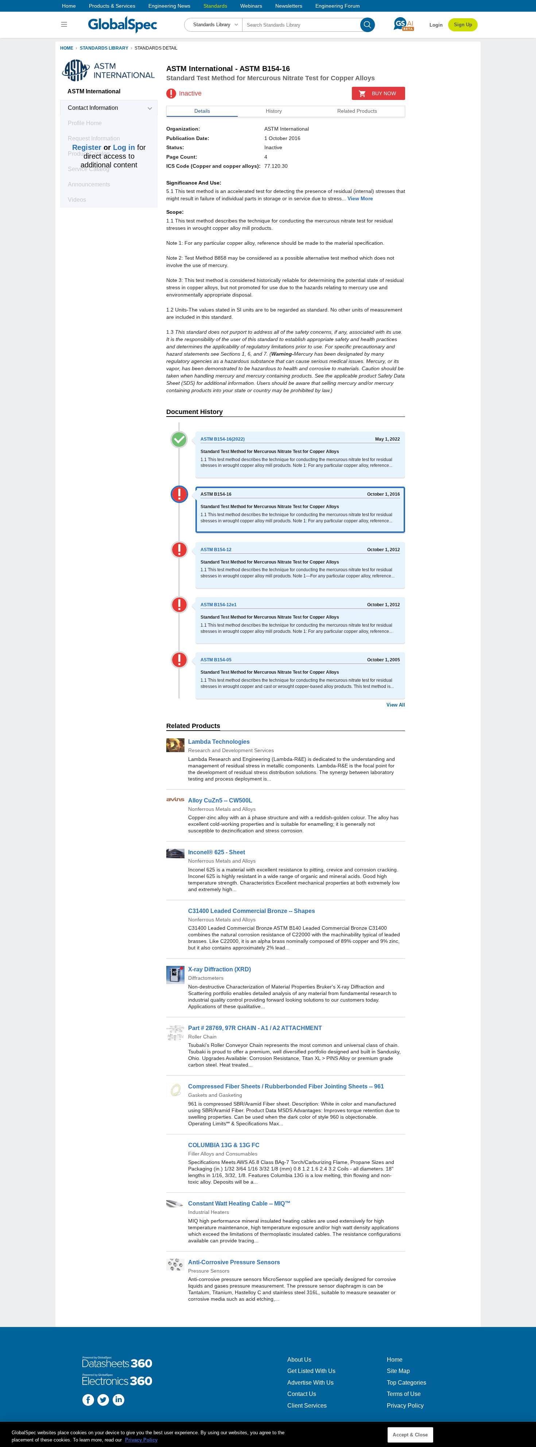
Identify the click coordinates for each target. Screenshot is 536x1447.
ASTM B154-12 (216, 549)
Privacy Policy (405, 1405)
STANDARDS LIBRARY (104, 48)
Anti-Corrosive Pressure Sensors (234, 1262)
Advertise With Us (310, 1383)
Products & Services (112, 6)
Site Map (398, 1371)
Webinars (251, 6)
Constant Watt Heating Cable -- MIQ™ (239, 1203)
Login (436, 25)
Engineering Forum (337, 6)
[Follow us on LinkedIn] (118, 1401)
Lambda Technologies (219, 742)
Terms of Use (404, 1394)
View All (396, 705)
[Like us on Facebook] (88, 1401)
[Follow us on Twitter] (103, 1401)
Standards (215, 6)
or (103, 147)
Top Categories (406, 1383)
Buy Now (384, 93)
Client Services (307, 1405)
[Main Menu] (65, 24)
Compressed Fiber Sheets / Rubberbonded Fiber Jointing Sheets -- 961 (286, 1086)
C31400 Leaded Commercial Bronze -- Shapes (251, 911)
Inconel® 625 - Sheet (216, 852)
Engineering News (169, 6)
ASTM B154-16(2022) (223, 439)
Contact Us (301, 1394)
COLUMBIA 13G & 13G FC (224, 1145)
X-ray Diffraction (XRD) (219, 969)
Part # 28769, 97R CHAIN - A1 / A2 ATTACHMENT (255, 1028)
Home (69, 6)
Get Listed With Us (311, 1371)
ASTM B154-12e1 (219, 604)
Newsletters (288, 6)
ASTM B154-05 (216, 659)
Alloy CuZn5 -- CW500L (220, 800)
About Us (299, 1360)
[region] (268, 1434)
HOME (66, 48)
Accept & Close (410, 1435)
